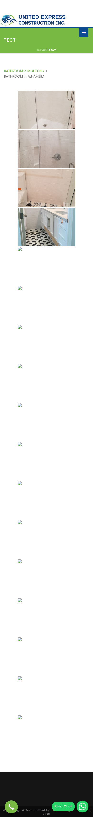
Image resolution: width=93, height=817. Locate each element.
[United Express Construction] (33, 20)
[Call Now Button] (11, 806)
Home (41, 50)
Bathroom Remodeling (24, 71)
